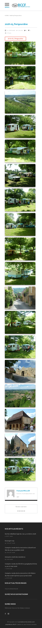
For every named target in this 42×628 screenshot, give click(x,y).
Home (7, 15)
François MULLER (23, 491)
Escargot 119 (9, 541)
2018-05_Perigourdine (15, 38)
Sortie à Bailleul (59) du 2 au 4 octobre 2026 (20, 534)
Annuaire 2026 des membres (15, 557)
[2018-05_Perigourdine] (10, 493)
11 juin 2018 (11, 30)
